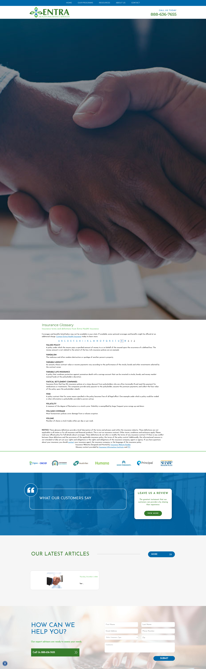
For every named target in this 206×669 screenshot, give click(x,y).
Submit (164, 658)
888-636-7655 (163, 14)
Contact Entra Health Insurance (68, 337)
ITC (129, 447)
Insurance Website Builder (121, 445)
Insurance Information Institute (111, 447)
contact (71, 442)
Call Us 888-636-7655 (44, 652)
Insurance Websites (82, 445)
